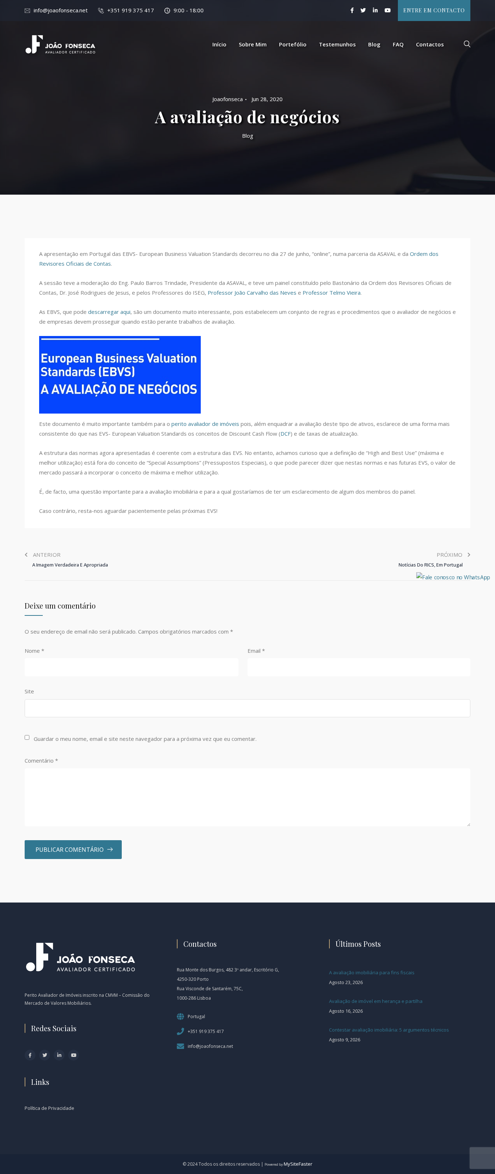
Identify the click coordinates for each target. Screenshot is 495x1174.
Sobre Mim (253, 44)
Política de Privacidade (49, 1108)
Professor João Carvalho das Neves (252, 292)
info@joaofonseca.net (61, 10)
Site (29, 691)
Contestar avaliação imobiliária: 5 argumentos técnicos (389, 1029)
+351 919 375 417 (130, 10)
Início (219, 44)
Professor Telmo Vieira (332, 292)
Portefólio (293, 44)
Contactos (430, 44)
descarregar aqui (109, 311)
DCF (285, 433)
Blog (374, 44)
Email (256, 650)
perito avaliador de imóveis (205, 423)
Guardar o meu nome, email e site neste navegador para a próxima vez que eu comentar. (145, 738)
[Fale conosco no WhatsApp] (453, 576)
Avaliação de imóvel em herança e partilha (376, 1001)
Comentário (41, 760)
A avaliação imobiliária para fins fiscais (372, 972)
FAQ (398, 44)
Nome (34, 650)
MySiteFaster (298, 1164)
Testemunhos (337, 44)
